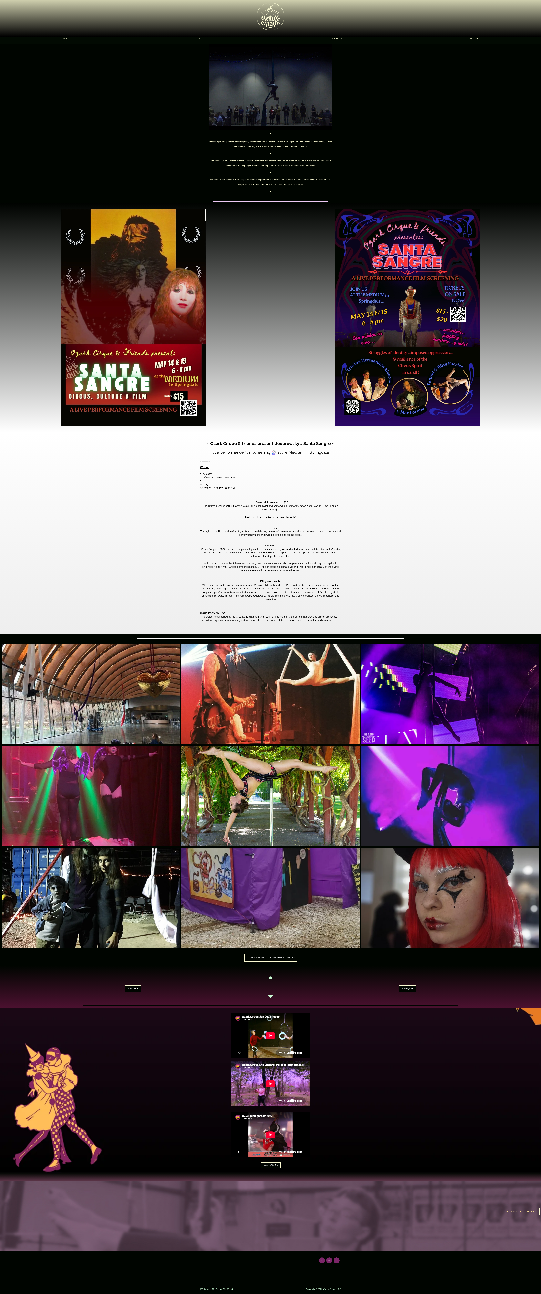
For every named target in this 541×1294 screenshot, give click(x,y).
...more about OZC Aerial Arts (521, 1211)
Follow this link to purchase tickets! (270, 517)
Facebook (133, 988)
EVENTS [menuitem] (199, 39)
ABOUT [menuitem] (66, 39)
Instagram (407, 988)
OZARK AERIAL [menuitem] (336, 39)
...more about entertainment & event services (271, 957)
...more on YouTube (270, 1165)
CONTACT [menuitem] (473, 39)
